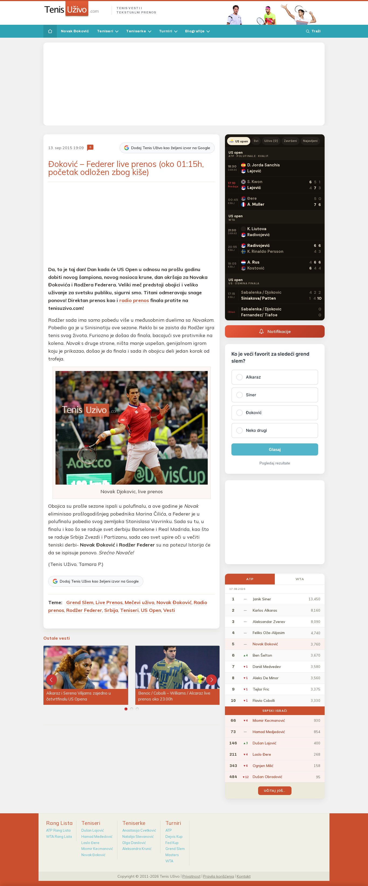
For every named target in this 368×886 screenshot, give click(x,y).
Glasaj (275, 449)
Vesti (169, 610)
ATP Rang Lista (58, 830)
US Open (151, 610)
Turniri (165, 31)
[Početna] (50, 31)
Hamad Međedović (96, 836)
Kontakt (244, 876)
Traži (316, 31)
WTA (300, 579)
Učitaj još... (274, 791)
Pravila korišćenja (218, 876)
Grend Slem (79, 602)
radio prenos (134, 300)
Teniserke (136, 31)
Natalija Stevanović (138, 836)
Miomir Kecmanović (97, 848)
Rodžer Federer (84, 610)
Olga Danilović (134, 843)
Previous (51, 679)
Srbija (111, 610)
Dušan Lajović (92, 830)
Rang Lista (59, 823)
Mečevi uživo (139, 602)
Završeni (290, 141)
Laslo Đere (90, 843)
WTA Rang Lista (59, 836)
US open (241, 141)
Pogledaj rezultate (274, 463)
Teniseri (105, 31)
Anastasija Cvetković (139, 830)
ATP (250, 579)
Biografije (194, 31)
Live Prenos (109, 602)
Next (211, 679)
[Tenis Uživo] (75, 9)
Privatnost (191, 876)
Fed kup (172, 843)
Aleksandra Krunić (136, 848)
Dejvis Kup (174, 836)
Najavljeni (310, 141)
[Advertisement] (184, 84)
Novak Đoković (75, 31)
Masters (172, 855)
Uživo (271, 141)
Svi (256, 141)
